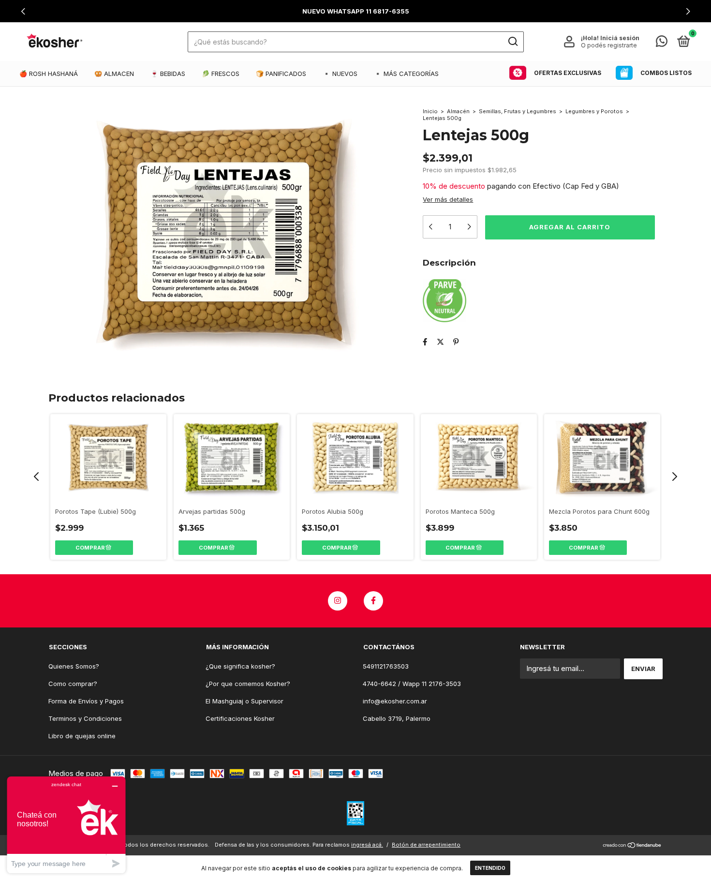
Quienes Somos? (73, 666)
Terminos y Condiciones (85, 718)
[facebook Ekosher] (373, 601)
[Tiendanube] (632, 845)
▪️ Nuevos (340, 73)
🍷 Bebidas (167, 73)
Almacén (458, 111)
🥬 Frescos (220, 73)
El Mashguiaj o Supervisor (244, 701)
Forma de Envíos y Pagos (86, 701)
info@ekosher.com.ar (395, 701)
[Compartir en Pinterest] (456, 341)
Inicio (430, 111)
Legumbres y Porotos (594, 111)
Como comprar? (72, 683)
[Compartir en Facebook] (425, 341)
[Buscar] (512, 41)
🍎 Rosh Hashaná (48, 73)
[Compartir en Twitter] (440, 341)
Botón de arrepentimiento (426, 844)
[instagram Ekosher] (337, 601)
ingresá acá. (367, 844)
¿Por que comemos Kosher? (248, 683)
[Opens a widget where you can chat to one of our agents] (66, 825)
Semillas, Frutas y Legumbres (518, 111)
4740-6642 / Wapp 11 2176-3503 (412, 683)
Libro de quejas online (82, 736)
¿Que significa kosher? (240, 666)
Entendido (490, 868)
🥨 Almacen (114, 73)
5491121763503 (386, 666)
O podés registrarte (609, 45)
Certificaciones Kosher (240, 718)
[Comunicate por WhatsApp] (661, 43)
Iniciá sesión (619, 38)
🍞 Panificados (281, 73)
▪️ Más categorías (406, 73)
